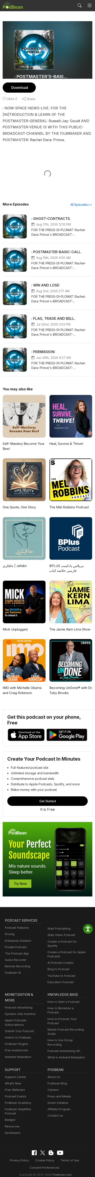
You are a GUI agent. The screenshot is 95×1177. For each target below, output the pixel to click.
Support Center (15, 1077)
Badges (10, 1119)
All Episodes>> (81, 204)
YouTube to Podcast (61, 975)
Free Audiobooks (16, 1050)
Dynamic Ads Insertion (20, 1014)
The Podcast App (17, 953)
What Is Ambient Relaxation (66, 1057)
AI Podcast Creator (61, 962)
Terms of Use (70, 1160)
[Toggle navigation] (89, 5)
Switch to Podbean (18, 1037)
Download (19, 87)
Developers (13, 1132)
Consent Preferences (44, 1167)
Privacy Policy (19, 1160)
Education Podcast (61, 982)
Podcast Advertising (18, 1007)
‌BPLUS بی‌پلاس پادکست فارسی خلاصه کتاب (66, 568)
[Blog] (51, 1152)
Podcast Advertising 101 (64, 1051)
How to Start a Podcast (64, 1001)
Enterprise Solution (18, 940)
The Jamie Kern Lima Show (69, 629)
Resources (12, 1126)
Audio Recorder (16, 960)
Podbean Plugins (16, 1044)
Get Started (47, 801)
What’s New (13, 1083)
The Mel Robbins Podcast (69, 507)
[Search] (79, 5)
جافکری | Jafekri (15, 566)
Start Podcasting (59, 928)
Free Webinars (15, 1089)
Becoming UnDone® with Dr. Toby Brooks (70, 690)
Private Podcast (16, 947)
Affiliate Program (59, 1109)
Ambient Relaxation (18, 1057)
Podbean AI (13, 972)
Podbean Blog (57, 1083)
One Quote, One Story (19, 507)
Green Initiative (58, 1102)
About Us (54, 1077)
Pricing (9, 934)
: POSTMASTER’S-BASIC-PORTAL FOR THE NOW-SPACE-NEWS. (41, 76)
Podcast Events (15, 1096)
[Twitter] (42, 1153)
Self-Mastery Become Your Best (23, 446)
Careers (53, 1089)
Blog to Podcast (58, 969)
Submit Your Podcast (19, 1031)
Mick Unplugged (15, 629)
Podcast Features (17, 927)
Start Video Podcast (61, 935)
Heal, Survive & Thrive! (66, 444)
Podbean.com (62, 1174)
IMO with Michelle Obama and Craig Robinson (22, 690)
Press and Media (59, 1096)
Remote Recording (17, 966)
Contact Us (55, 1115)
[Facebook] (34, 1152)
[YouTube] (60, 1153)
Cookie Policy (44, 1160)
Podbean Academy (18, 1102)
